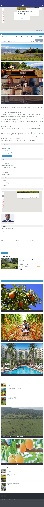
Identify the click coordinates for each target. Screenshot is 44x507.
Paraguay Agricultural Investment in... (13, 392)
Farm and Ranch (4, 39)
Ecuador (11, 41)
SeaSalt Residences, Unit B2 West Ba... (13, 478)
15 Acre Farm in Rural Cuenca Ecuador (25, 11)
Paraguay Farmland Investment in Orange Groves (11, 310)
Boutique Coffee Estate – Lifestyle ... (13, 474)
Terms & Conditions (4, 501)
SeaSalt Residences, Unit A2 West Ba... (13, 483)
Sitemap (2, 505)
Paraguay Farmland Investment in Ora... (13, 397)
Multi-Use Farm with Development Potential (29, 259)
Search (22, 281)
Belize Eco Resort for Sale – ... (12, 401)
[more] (26, 264)
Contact (2, 503)
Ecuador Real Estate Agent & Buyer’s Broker (29, 268)
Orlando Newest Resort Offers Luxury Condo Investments (13, 374)
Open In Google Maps (7, 156)
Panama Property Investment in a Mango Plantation (12, 464)
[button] (24, 202)
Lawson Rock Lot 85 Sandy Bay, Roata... (13, 487)
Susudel (15, 41)
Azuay (10, 152)
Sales (9, 39)
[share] (37, 41)
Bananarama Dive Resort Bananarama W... (14, 388)
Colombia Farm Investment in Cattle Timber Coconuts (12, 436)
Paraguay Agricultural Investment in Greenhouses (12, 340)
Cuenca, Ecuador (5, 230)
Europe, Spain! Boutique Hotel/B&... (13, 469)
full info (39, 266)
